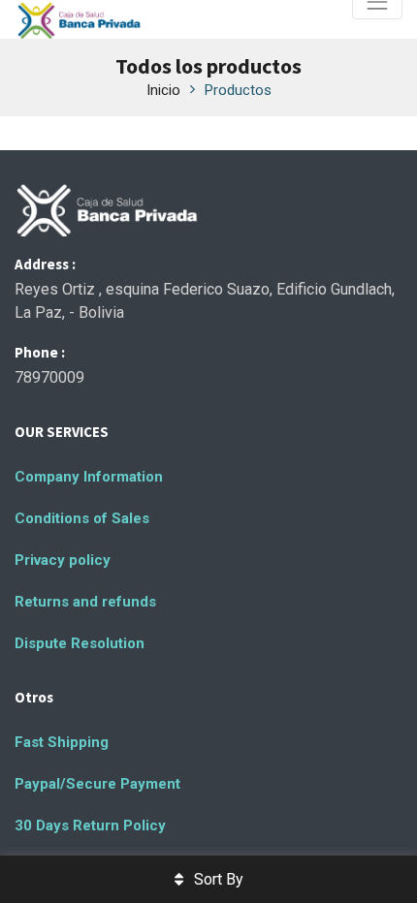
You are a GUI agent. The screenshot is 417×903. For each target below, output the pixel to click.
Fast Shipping (62, 742)
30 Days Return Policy (90, 825)
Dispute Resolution (79, 643)
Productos (238, 90)
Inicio (163, 90)
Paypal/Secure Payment (97, 784)
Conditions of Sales (82, 518)
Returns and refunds (85, 601)
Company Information (89, 476)
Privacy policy (63, 560)
